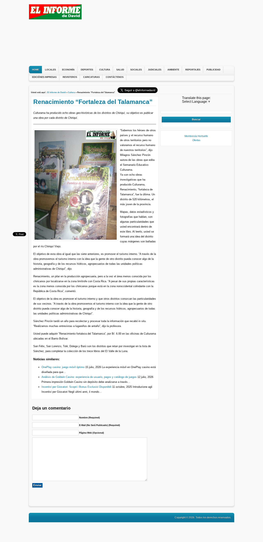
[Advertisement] (157, 33)
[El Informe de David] (55, 18)
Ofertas (196, 140)
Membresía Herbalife (196, 136)
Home (35, 69)
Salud (120, 69)
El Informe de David (56, 92)
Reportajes (192, 69)
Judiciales (154, 69)
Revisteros (70, 77)
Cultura (104, 69)
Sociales (136, 69)
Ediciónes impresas (44, 77)
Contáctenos (114, 77)
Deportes (87, 69)
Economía (68, 69)
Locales (50, 69)
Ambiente (173, 69)
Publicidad (213, 69)
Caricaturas (91, 77)
